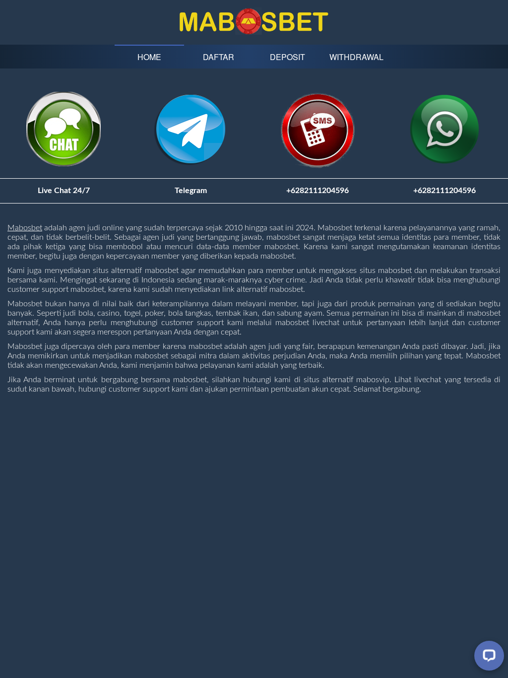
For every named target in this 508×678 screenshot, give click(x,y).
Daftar (218, 57)
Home (149, 57)
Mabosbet (24, 228)
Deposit (287, 57)
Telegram (191, 191)
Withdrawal (356, 57)
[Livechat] (489, 656)
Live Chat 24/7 (64, 191)
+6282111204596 (444, 191)
